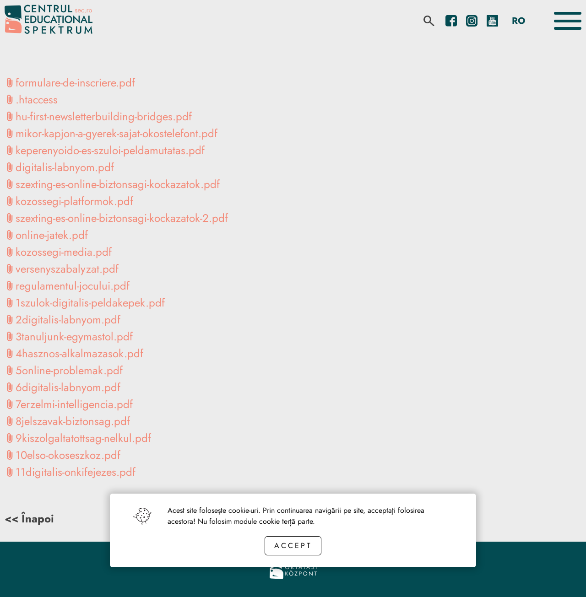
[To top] (564, 577)
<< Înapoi (29, 519)
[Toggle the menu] (567, 21)
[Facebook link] (451, 21)
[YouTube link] (492, 21)
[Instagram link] (471, 21)
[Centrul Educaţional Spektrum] (48, 21)
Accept (293, 545)
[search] (429, 21)
